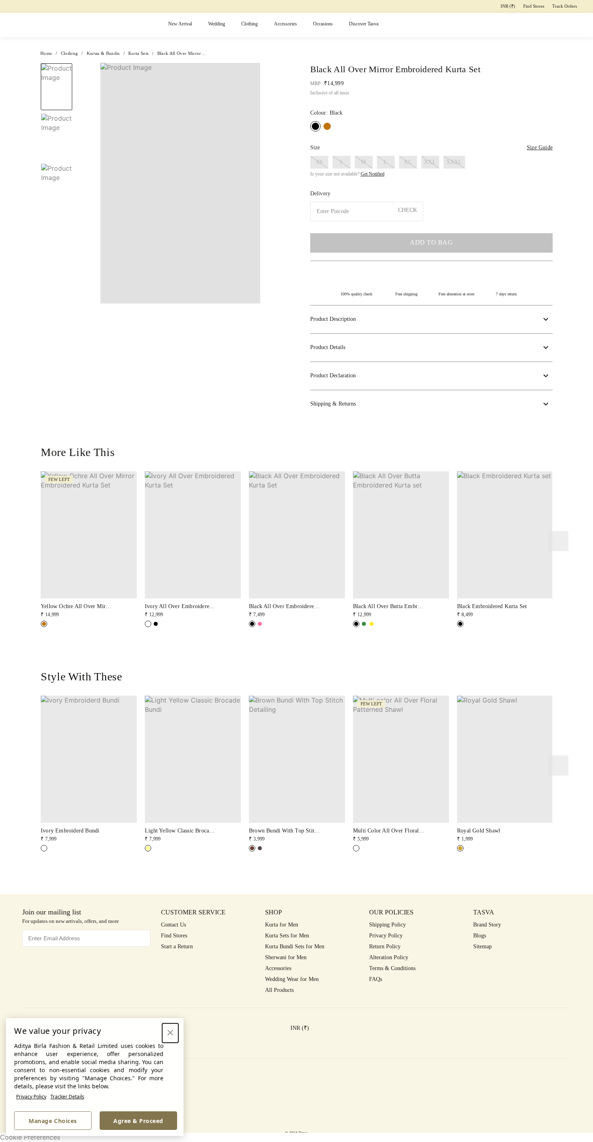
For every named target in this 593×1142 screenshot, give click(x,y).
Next (266, 183)
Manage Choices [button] (53, 1121)
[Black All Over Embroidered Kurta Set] (155, 624)
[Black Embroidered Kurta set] (460, 624)
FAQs (375, 979)
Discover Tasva (363, 24)
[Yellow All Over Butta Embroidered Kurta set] (371, 624)
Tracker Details (67, 1096)
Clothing (249, 24)
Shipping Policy (387, 925)
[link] (89, 545)
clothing (69, 53)
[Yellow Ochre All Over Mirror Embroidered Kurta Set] (327, 126)
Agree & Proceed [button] (138, 1121)
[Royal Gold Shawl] (460, 848)
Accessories (285, 24)
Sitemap (482, 946)
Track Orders (564, 6)
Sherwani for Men (286, 957)
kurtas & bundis (103, 53)
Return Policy (385, 946)
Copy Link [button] (520, 85)
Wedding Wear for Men (292, 979)
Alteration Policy (388, 957)
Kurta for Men (281, 925)
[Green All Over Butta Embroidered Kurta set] (364, 624)
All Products (279, 990)
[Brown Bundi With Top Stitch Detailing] (252, 848)
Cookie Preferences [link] (30, 1137)
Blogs (479, 936)
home (46, 53)
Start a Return (177, 946)
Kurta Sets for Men (287, 936)
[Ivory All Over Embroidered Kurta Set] (148, 624)
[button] (480, 25)
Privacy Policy (31, 1096)
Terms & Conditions (392, 968)
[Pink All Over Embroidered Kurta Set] (260, 624)
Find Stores (533, 6)
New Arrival (180, 24)
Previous (94, 183)
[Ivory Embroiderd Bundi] (44, 848)
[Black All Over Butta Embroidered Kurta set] (356, 624)
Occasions (323, 24)
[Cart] (542, 25)
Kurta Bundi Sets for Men (294, 946)
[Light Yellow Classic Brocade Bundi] (148, 848)
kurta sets (138, 53)
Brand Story (487, 925)
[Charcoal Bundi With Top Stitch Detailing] (260, 848)
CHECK (407, 210)
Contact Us (173, 925)
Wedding (216, 24)
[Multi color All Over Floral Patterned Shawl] (356, 848)
